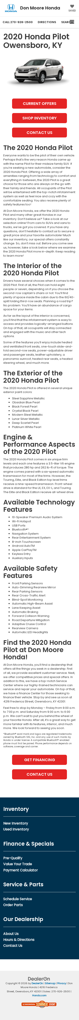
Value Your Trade (17, 864)
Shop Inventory (39, 118)
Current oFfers (39, 103)
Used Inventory (16, 829)
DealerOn (37, 983)
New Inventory (15, 823)
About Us (11, 933)
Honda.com (39, 995)
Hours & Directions (18, 939)
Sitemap (50, 983)
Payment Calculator (20, 870)
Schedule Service (17, 899)
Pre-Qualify (12, 858)
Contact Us (39, 132)
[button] (17, 22)
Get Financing (39, 759)
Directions (47, 22)
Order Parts (13, 905)
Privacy (61, 983)
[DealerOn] (39, 978)
